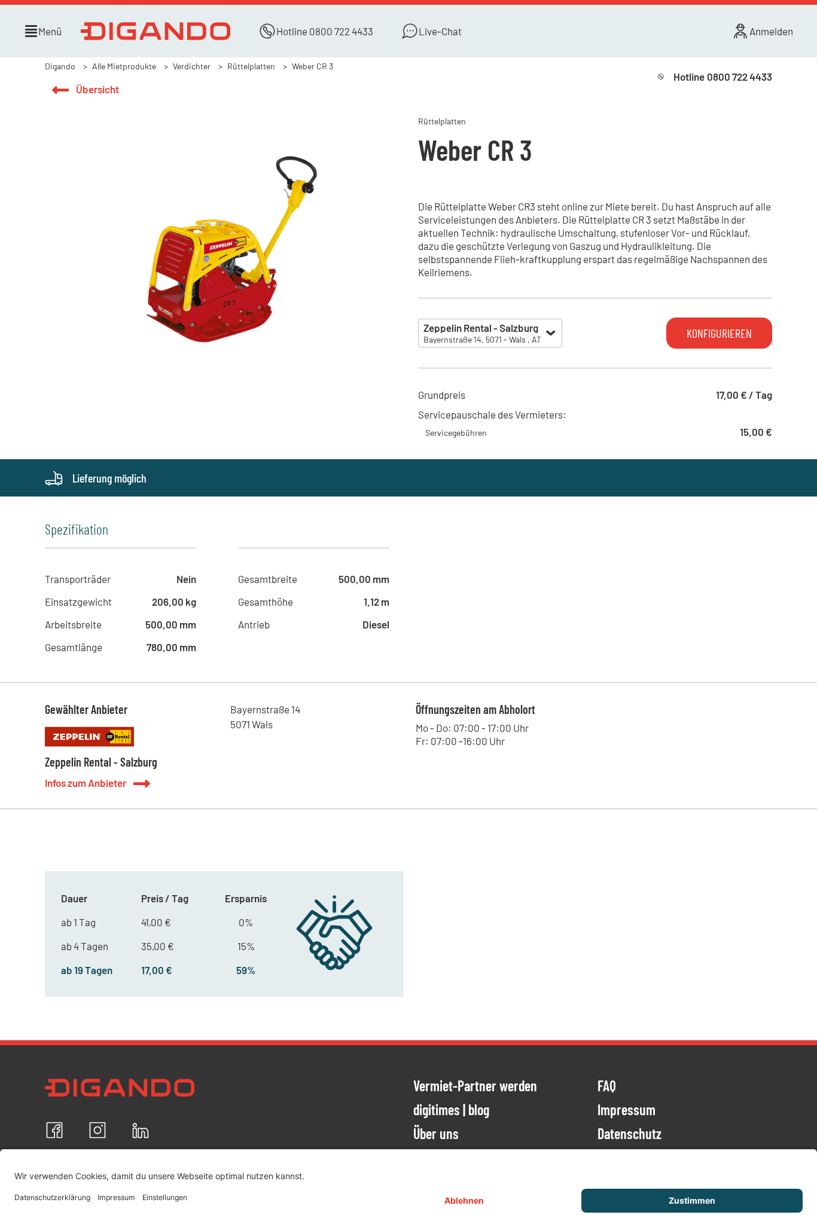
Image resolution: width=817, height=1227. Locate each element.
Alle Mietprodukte (124, 66)
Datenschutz (629, 1134)
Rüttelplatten (251, 66)
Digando (60, 66)
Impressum (626, 1110)
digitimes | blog (451, 1110)
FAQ (606, 1086)
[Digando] (155, 31)
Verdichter (192, 66)
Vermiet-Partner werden (475, 1086)
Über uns (436, 1134)
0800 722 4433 (341, 31)
